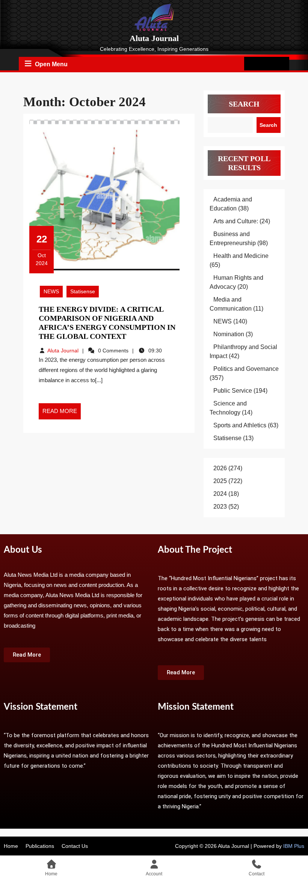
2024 (220, 494)
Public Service (232, 390)
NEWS (51, 291)
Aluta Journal (154, 38)
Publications (40, 846)
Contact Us (75, 846)
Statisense (82, 291)
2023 (220, 506)
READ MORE (61, 408)
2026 (220, 468)
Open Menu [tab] (51, 62)
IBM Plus (293, 846)
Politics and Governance (246, 369)
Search (244, 104)
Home (11, 846)
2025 (220, 481)
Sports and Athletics (239, 425)
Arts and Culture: (235, 221)
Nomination (228, 334)
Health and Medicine (241, 256)
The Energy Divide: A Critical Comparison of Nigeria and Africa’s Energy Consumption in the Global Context (107, 322)
